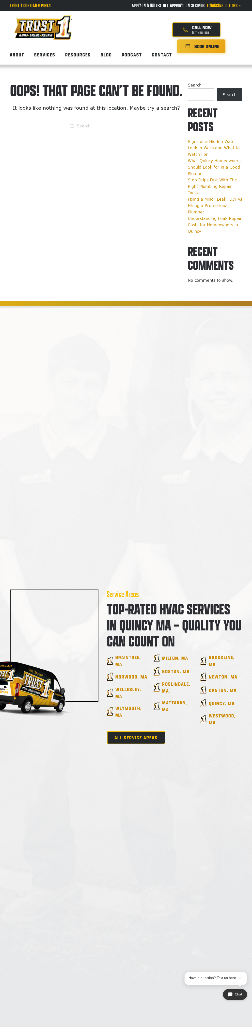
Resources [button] (78, 55)
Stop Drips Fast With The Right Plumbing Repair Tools (212, 186)
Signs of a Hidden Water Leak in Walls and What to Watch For (214, 148)
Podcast (132, 55)
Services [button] (44, 55)
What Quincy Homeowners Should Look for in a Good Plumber (214, 167)
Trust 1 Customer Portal (31, 5)
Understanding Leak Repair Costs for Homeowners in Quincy (215, 224)
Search (195, 85)
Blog (106, 55)
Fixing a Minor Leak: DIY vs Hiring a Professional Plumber (215, 205)
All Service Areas (136, 738)
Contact (162, 55)
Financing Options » (224, 5)
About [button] (17, 55)
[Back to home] (43, 23)
